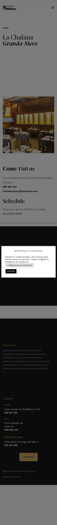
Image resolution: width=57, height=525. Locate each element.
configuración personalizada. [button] (19, 265)
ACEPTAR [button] (11, 271)
